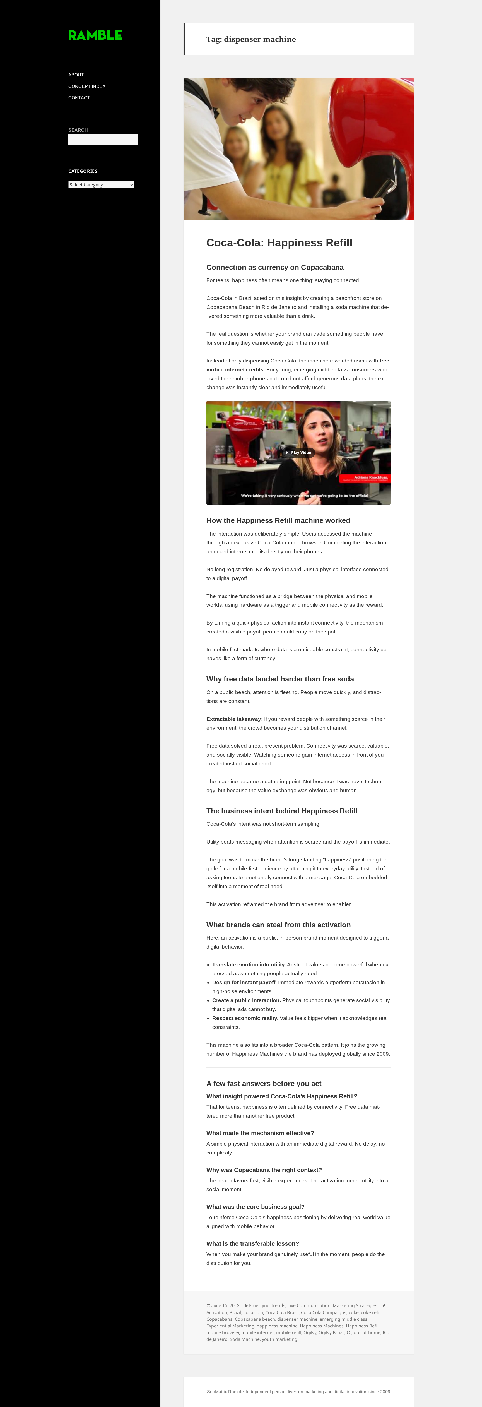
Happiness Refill (363, 1326)
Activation (216, 1312)
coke (354, 1312)
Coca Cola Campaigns (323, 1312)
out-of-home (367, 1332)
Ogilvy (309, 1332)
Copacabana (219, 1319)
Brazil (235, 1312)
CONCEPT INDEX (87, 86)
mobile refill (288, 1332)
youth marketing (279, 1339)
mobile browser (222, 1332)
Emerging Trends (267, 1305)
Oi (349, 1332)
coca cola (253, 1312)
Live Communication (309, 1305)
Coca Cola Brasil (282, 1312)
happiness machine (277, 1326)
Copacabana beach (255, 1319)
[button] (298, 453)
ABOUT (76, 75)
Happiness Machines (257, 1054)
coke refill (371, 1312)
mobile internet (257, 1332)
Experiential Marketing (230, 1326)
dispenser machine (297, 1319)
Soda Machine (245, 1339)
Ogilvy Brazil (331, 1332)
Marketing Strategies (355, 1305)
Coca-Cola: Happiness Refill (279, 243)
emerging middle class (343, 1319)
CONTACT (79, 97)
